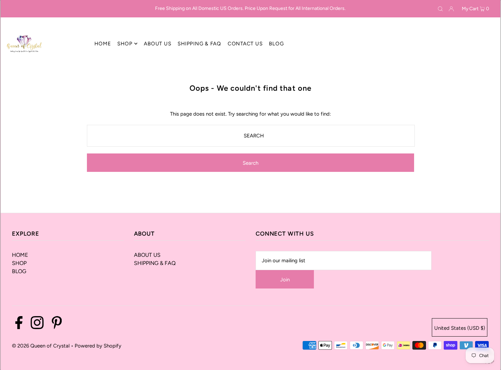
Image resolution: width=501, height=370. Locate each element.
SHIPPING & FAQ (155, 263)
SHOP (19, 263)
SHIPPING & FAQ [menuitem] (199, 44)
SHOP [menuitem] (124, 44)
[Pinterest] (57, 323)
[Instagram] (37, 323)
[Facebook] (18, 323)
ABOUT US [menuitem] (157, 44)
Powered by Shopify (98, 346)
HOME (20, 255)
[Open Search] (440, 8)
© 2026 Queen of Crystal (41, 346)
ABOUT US (147, 255)
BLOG (19, 271)
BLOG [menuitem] (276, 44)
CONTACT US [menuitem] (245, 44)
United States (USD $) (459, 328)
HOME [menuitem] (102, 44)
